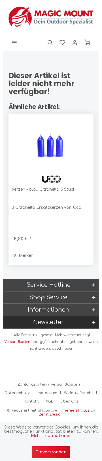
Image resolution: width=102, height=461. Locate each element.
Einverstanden (51, 452)
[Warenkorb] (87, 42)
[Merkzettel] (62, 42)
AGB (50, 401)
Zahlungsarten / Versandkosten (49, 384)
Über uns (69, 401)
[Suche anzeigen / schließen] (50, 42)
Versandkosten (17, 342)
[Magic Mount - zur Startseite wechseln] (51, 17)
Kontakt (31, 401)
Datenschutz (17, 393)
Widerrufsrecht (78, 393)
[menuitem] (14, 42)
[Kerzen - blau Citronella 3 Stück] (51, 144)
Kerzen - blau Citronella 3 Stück (43, 189)
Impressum (47, 393)
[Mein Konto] (74, 42)
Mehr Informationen (51, 436)
